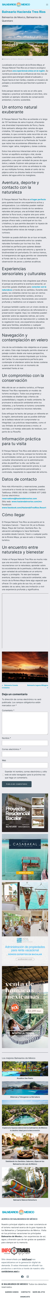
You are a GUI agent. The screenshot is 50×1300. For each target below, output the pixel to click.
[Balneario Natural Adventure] (25, 1183)
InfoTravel (27, 1259)
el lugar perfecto (38, 199)
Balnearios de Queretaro (25, 59)
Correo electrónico (11, 749)
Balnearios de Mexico (13, 17)
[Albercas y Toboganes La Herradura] (25, 1088)
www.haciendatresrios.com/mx (27, 501)
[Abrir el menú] (47, 4)
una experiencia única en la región (28, 71)
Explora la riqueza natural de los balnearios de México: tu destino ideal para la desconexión (25, 1129)
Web (4, 760)
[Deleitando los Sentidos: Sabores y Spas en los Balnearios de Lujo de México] (25, 1147)
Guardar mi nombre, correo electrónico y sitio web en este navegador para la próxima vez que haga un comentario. (26, 774)
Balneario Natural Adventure (25, 1200)
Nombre (6, 738)
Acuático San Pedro (25, 1078)
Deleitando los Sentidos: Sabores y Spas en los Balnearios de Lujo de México (25, 1162)
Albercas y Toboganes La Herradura (25, 1097)
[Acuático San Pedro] (25, 1069)
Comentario (8, 710)
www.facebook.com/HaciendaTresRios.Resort (24, 507)
